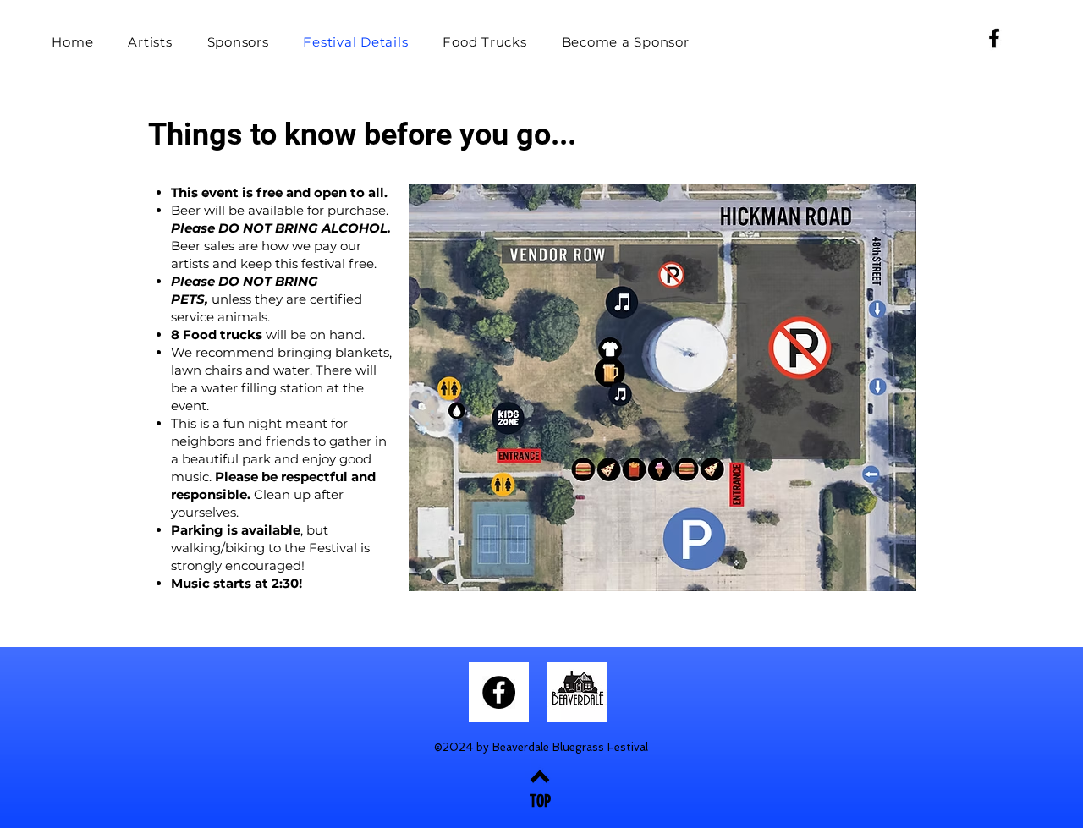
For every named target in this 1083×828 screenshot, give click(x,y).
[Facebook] (498, 692)
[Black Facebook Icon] (994, 38)
